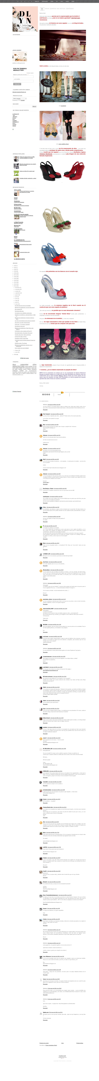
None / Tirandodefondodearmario (50, 895)
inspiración (28, 367)
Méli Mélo (45, 624)
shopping (34, 369)
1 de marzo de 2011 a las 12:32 (59, 676)
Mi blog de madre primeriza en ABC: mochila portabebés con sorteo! (27, 157)
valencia (19, 372)
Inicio (62, 1043)
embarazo (15, 370)
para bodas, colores (47, 599)
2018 (15, 273)
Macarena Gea (17, 225)
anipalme (45, 727)
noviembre (17, 289)
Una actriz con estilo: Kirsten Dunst (22, 322)
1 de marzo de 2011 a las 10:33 (56, 569)
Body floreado (22, 229)
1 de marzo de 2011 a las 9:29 (60, 488)
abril (16, 302)
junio (16, 298)
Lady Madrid (46, 667)
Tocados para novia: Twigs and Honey (23, 334)
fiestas (29, 369)
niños (34, 364)
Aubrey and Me (17, 189)
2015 (15, 278)
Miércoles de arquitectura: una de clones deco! (24, 307)
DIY (57, 1)
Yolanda (45, 857)
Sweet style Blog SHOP (48, 608)
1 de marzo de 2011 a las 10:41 (54, 583)
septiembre (17, 293)
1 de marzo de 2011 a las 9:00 (52, 424)
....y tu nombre (16, 79)
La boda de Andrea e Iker (25, 252)
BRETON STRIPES (18, 208)
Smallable (15, 120)
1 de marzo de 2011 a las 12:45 (52, 700)
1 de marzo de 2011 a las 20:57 (53, 857)
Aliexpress (15, 116)
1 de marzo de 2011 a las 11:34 (60, 608)
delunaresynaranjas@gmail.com (19, 92)
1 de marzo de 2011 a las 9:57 (50, 525)
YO (33, 366)
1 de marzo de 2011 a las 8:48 (57, 414)
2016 (15, 276)
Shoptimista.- (17, 201)
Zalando (14, 125)
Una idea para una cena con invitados (23, 305)
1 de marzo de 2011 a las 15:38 (54, 781)
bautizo (22, 374)
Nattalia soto (46, 1012)
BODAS (67, 1)
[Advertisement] (56, 1050)
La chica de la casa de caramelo (21, 214)
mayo (16, 300)
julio (16, 296)
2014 (15, 280)
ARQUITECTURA (18, 366)
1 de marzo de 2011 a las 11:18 (59, 599)
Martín (20, 367)
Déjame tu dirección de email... (20, 74)
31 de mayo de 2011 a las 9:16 (54, 999)
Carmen (45, 799)
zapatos (25, 372)
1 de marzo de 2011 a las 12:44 (52, 687)
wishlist (20, 369)
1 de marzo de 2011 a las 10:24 (55, 561)
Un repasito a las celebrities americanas (23, 313)
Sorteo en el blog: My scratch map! (27, 171)
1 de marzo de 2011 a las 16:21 (59, 807)
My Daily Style (17, 207)
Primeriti (15, 199)
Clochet (15, 197)
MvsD (44, 459)
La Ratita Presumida (18, 222)
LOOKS (22, 370)
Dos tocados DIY (18, 309)
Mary (44, 424)
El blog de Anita (17, 204)
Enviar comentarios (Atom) (51, 1045)
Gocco (14, 123)
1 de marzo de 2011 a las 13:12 (52, 708)
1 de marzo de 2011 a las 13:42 (54, 727)
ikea (26, 370)
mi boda (23, 373)
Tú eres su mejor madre (18, 212)
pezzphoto (63, 105)
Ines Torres (45, 561)
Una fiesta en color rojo (20, 326)
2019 (15, 271)
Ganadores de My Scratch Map (21, 338)
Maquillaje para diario (18, 223)
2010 (15, 354)
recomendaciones (32, 370)
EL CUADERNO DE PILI (19, 240)
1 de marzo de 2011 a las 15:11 (55, 771)
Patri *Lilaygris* (46, 414)
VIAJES (73, 1)
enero (16, 352)
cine (22, 372)
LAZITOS (45, 847)
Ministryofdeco (46, 569)
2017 (15, 274)
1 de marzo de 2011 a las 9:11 (54, 435)
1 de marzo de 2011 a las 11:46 (54, 648)
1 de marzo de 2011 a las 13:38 (56, 717)
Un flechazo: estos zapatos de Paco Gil (23, 331)
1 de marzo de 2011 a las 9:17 (54, 448)
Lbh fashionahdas (47, 789)
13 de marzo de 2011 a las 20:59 (54, 988)
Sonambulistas (17, 211)
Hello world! (16, 226)
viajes (32, 367)
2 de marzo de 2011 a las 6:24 (57, 956)
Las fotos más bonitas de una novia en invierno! (25, 320)
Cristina (45, 919)
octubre (17, 291)
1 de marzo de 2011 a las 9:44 (54, 516)
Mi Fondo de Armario (48, 676)
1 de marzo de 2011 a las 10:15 (57, 553)
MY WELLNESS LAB (47, 748)
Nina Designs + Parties (48, 488)
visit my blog (45, 482)
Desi (44, 821)
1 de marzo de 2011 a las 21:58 (53, 871)
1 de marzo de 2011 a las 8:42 (54, 404)
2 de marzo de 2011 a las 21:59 (54, 969)
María (44, 543)
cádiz (35, 373)
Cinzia (44, 979)
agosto (16, 294)
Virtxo (44, 507)
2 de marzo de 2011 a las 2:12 (54, 943)
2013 (15, 282)
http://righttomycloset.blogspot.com (50, 670)
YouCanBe (45, 781)
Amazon (14, 117)
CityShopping (46, 496)
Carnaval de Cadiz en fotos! (21, 336)
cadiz (28, 372)
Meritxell (45, 881)
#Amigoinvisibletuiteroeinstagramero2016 (22, 241)
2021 (15, 267)
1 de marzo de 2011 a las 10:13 (52, 543)
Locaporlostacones (47, 656)
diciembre (17, 287)
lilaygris (16, 243)
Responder (45, 409)
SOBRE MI (37, 1)
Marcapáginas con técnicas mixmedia (21, 205)
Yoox (14, 115)
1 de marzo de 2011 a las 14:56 (59, 748)
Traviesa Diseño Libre (48, 807)
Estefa (44, 687)
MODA (52, 1)
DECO (62, 1)
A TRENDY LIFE (46, 553)
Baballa (15, 236)
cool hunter (45, 636)
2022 (15, 265)
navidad (30, 366)
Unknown (45, 435)
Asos (14, 119)
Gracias (15, 237)
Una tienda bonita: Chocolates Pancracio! (23, 333)
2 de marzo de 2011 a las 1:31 (54, 929)
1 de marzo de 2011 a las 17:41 (52, 832)
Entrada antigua (79, 1043)
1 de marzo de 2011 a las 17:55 (54, 847)
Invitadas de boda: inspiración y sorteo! (28, 178)
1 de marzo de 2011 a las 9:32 (56, 496)
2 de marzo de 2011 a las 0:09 (53, 919)
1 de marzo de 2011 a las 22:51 (54, 881)
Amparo (45, 908)
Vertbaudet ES (16, 121)
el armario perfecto (29, 373)
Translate (23, 100)
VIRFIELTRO (46, 771)
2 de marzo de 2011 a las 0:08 (53, 908)
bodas (59, 394)
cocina (25, 369)
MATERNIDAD (45, 1)
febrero (16, 350)
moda (26, 366)
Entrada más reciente (44, 1043)
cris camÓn (16, 251)
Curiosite (14, 124)
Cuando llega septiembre (19, 202)
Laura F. (45, 737)
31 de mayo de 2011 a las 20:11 (55, 1012)
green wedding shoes (63, 144)
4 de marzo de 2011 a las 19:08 (53, 979)
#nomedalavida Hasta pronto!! (26, 244)
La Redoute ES (16, 114)
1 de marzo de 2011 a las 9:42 (52, 507)
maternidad (24, 364)
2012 (15, 284)
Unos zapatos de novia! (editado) (22, 348)
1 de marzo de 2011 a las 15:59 (58, 789)
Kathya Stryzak (46, 717)
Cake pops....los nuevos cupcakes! (22, 324)
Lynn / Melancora (47, 956)
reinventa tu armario (16, 374)
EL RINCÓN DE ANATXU (19, 259)
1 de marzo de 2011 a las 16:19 (53, 799)
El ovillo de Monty (18, 228)
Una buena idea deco (19, 311)
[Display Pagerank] (17, 391)
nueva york (18, 373)
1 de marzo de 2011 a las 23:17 (65, 895)
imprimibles (15, 372)
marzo (16, 304)
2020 (15, 269)
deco (14, 364)
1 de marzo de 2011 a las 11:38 (54, 624)
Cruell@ (45, 871)
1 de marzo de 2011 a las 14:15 (53, 737)
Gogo (44, 708)
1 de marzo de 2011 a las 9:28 (52, 459)
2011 (15, 285)
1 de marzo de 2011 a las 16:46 (52, 821)
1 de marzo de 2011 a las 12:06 (55, 667)
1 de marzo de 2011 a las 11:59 (58, 656)
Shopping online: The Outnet (21, 343)
